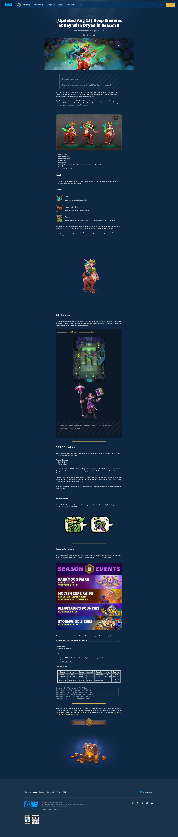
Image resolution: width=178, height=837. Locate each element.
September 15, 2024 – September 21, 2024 (74, 694)
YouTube (60, 714)
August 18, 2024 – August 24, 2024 (71, 640)
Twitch (75, 714)
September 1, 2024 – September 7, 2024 (73, 690)
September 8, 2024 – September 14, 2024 (74, 692)
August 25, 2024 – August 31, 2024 (71, 688)
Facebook (67, 714)
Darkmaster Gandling (86, 332)
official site (85, 712)
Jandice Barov (62, 332)
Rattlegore (73, 332)
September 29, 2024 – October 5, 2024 (73, 699)
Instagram (117, 712)
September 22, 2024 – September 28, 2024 (75, 697)
